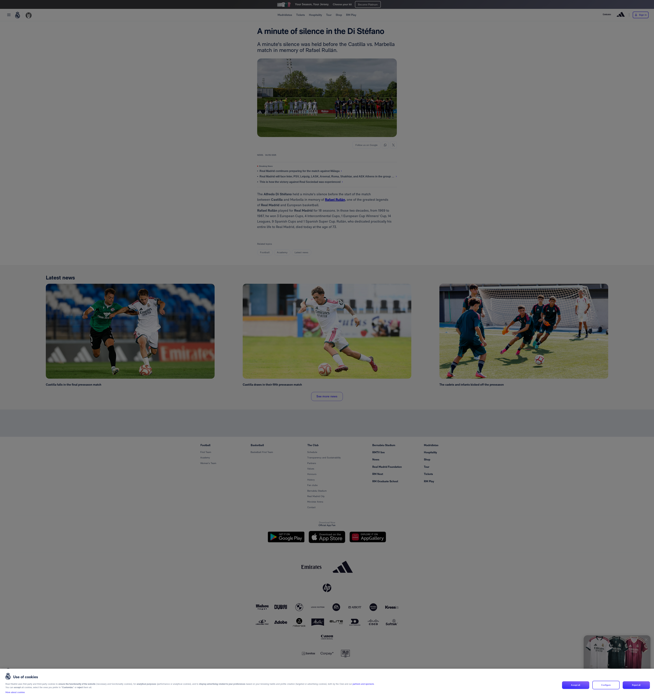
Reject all (636, 685)
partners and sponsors (363, 684)
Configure (606, 685)
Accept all (575, 685)
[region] (327, 683)
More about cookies (15, 692)
